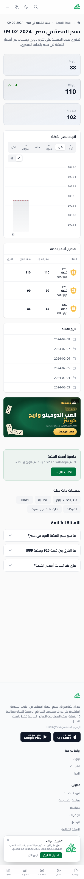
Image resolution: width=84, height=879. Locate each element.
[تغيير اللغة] (17, 7)
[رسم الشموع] (12, 158)
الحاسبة (43, 500)
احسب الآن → (63, 472)
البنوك (77, 759)
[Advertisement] (42, 640)
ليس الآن (33, 855)
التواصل (76, 822)
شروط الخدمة (72, 793)
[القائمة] (7, 7)
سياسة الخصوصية (70, 800)
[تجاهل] (8, 839)
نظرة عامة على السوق (44, 509)
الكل (13, 147)
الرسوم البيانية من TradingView (63, 727)
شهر (60, 147)
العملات (25, 500)
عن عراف (75, 815)
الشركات (72, 509)
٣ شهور (49, 147)
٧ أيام (71, 147)
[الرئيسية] (79, 22)
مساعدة (75, 807)
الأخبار (77, 773)
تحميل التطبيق (51, 855)
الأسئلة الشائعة (71, 829)
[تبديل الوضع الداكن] (26, 7)
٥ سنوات (25, 147)
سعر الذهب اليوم (66, 500)
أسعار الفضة (64, 23)
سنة (37, 147)
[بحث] (36, 7)
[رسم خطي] (19, 158)
